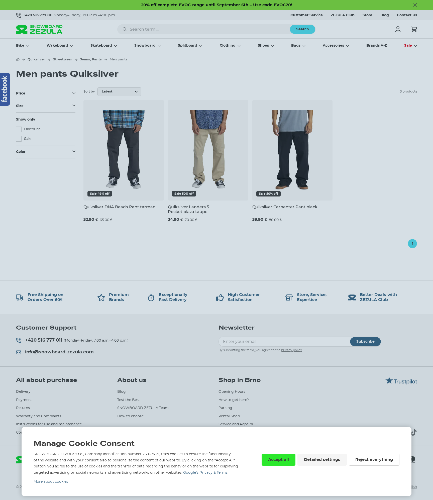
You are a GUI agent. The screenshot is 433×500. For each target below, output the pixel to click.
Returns (23, 408)
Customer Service (306, 15)
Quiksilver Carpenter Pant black (284, 207)
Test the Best (128, 400)
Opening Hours (232, 391)
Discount (32, 129)
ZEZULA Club (343, 15)
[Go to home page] (18, 59)
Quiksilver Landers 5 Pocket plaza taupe (188, 209)
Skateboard (101, 45)
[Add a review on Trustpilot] (401, 383)
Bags (295, 45)
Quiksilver (36, 59)
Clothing (228, 45)
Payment (24, 400)
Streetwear (62, 59)
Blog (384, 15)
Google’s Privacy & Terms (205, 472)
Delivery (23, 391)
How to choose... (131, 416)
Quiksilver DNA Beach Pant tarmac (119, 207)
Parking (225, 408)
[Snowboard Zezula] (39, 29)
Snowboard (145, 45)
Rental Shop (229, 416)
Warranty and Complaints (38, 416)
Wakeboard (57, 45)
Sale (408, 45)
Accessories (333, 45)
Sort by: (89, 91)
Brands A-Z (376, 45)
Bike (20, 45)
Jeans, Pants (91, 59)
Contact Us (407, 15)
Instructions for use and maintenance (49, 424)
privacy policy (291, 350)
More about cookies (51, 481)
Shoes (263, 45)
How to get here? (234, 400)
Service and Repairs (236, 424)
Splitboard (187, 45)
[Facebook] (5, 89)
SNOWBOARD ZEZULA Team (143, 408)
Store (367, 15)
